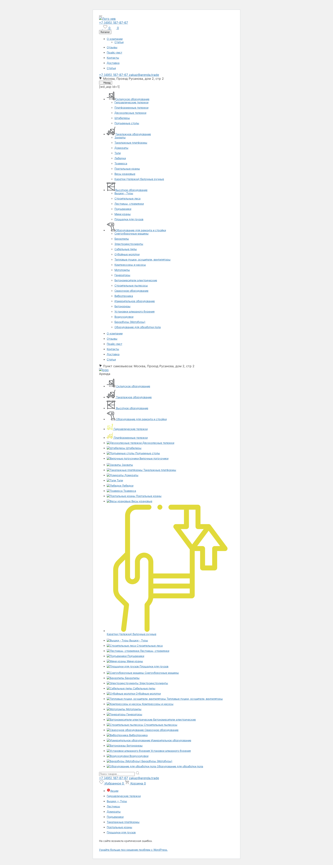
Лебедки (120, 158)
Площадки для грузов (128, 219)
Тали (117, 153)
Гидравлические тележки (131, 102)
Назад (107, 82)
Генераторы (122, 275)
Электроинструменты (128, 244)
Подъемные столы (126, 123)
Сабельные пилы (125, 249)
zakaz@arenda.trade (144, 75)
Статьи (119, 42)
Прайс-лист (114, 52)
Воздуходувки (123, 316)
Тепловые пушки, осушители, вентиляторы (142, 259)
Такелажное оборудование (133, 134)
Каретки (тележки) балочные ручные (139, 179)
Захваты (120, 137)
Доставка (113, 63)
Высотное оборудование (131, 190)
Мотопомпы (122, 270)
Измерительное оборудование (134, 301)
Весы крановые (124, 173)
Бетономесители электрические (135, 280)
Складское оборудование (132, 99)
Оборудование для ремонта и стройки (140, 230)
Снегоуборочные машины (131, 233)
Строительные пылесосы (131, 285)
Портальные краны (127, 168)
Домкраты (121, 147)
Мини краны (122, 214)
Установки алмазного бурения (134, 311)
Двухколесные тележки (130, 112)
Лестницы (113, 806)
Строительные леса (127, 198)
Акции (114, 790)
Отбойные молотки (127, 254)
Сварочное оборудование (131, 290)
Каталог (105, 32)
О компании (115, 38)
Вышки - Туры (123, 193)
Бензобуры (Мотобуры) (129, 322)
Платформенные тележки (131, 107)
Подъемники (122, 208)
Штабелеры (122, 118)
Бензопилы (121, 238)
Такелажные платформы (130, 142)
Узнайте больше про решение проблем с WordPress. (133, 849)
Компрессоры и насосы (130, 264)
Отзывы (112, 47)
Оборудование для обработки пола (137, 327)
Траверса (120, 163)
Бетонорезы (122, 306)
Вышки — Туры (117, 801)
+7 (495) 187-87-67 (113, 22)
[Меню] (100, 16)
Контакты (113, 57)
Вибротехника (123, 296)
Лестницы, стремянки (129, 203)
